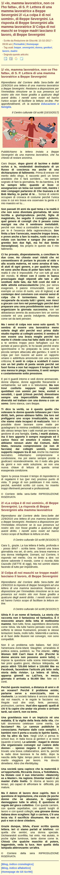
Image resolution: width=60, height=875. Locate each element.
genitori (48, 47)
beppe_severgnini (24, 47)
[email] (5, 59)
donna (38, 47)
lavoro (5, 51)
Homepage (33, 44)
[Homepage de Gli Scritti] (16, 871)
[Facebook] (11, 59)
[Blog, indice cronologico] (17, 864)
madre (13, 51)
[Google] (16, 59)
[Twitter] (21, 59)
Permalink (19, 44)
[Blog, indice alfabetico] (16, 868)
